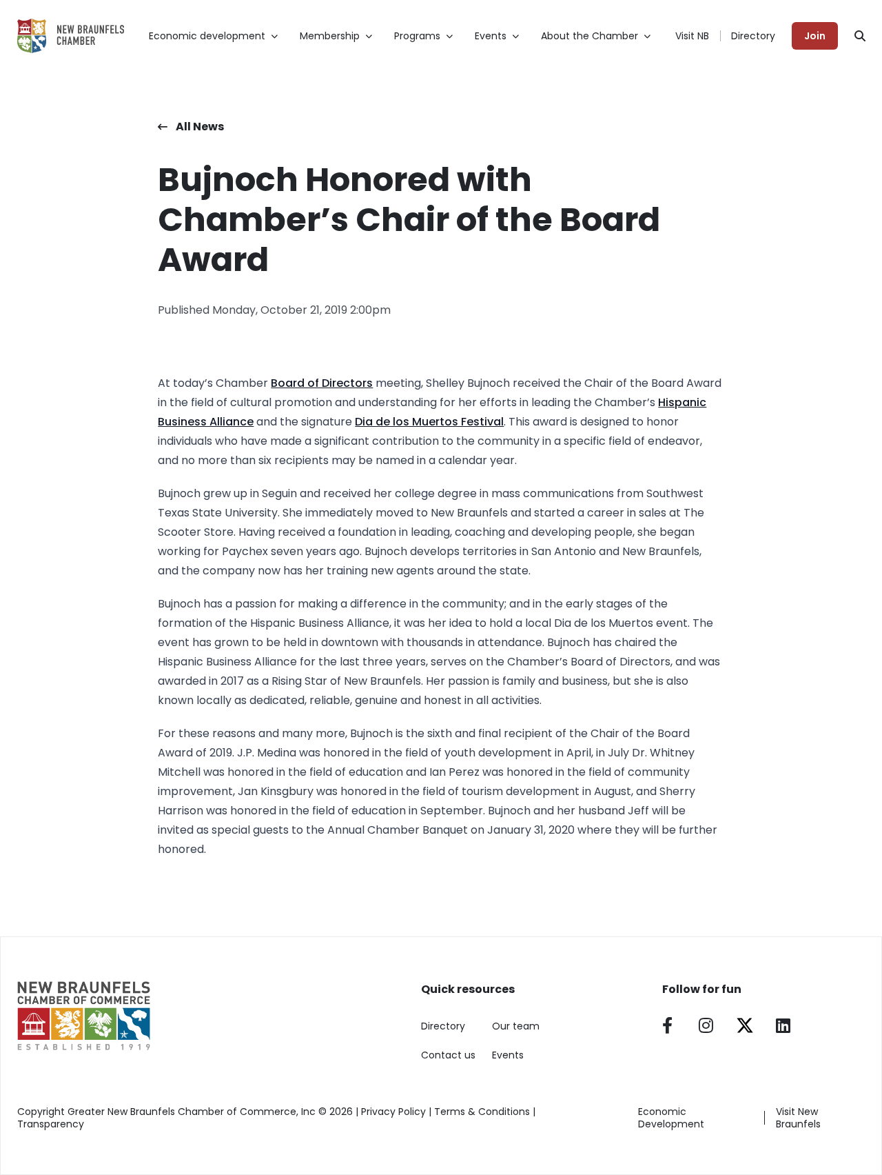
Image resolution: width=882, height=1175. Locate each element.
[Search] (860, 36)
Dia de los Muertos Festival (429, 422)
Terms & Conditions (482, 1111)
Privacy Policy (393, 1111)
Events (508, 1055)
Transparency (50, 1124)
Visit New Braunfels (798, 1118)
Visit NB (692, 36)
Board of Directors (322, 383)
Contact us (448, 1055)
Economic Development (671, 1118)
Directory (753, 36)
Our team (516, 1026)
